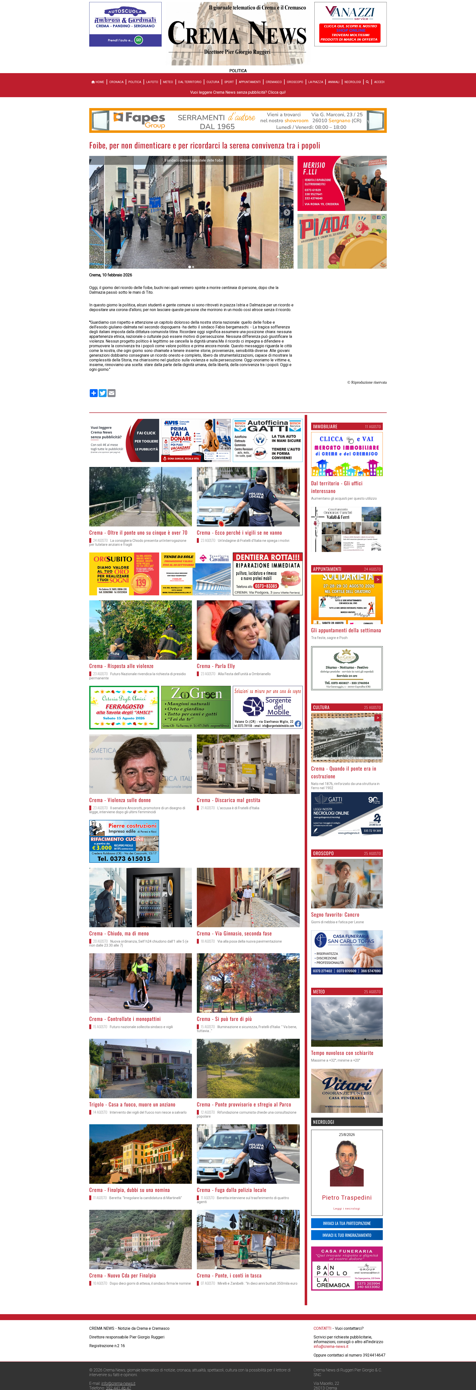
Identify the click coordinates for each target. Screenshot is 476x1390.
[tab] (189, 267)
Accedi (379, 82)
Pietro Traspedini (347, 1197)
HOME (99, 82)
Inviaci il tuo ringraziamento (347, 1235)
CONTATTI (322, 1368)
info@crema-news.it (331, 1387)
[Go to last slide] (95, 212)
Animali (333, 82)
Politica (134, 82)
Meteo (168, 82)
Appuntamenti (250, 82)
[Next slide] (287, 212)
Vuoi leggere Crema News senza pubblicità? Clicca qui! (238, 92)
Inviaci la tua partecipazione (347, 1223)
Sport (229, 82)
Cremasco (274, 82)
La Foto (152, 82)
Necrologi (353, 82)
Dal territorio (190, 82)
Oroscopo (295, 82)
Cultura (213, 82)
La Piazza (315, 82)
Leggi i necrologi (346, 1208)
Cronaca (116, 82)
